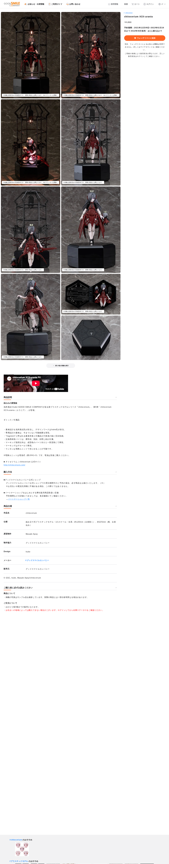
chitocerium (129, 13)
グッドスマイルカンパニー (38, 560)
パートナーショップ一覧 (19, 499)
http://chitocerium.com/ (14, 465)
